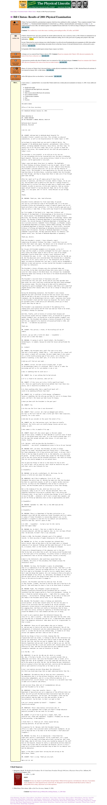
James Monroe (46, 797)
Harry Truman (19, 802)
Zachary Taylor (13, 799)
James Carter (64, 802)
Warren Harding (71, 800)
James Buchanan (37, 799)
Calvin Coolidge (80, 800)
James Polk (91, 797)
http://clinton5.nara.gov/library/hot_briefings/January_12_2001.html (47, 791)
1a (29, 24)
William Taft (56, 800)
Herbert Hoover (87, 800)
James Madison (38, 797)
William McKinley (38, 800)
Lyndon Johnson (43, 802)
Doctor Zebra (13, 11)
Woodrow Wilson (63, 800)
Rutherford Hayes (70, 799)
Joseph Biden (31, 803)
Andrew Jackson (61, 797)
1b (89, 24)
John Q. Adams (53, 797)
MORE (31, 39)
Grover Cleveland (29, 800)
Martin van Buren (70, 797)
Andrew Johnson (54, 799)
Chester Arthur (85, 799)
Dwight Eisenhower (27, 802)
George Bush (78, 802)
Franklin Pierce (29, 799)
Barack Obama (17, 803)
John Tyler (85, 797)
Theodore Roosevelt (47, 800)
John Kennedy (35, 802)
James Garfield (78, 799)
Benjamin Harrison (20, 800)
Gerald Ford (58, 802)
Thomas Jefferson (30, 797)
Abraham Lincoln (46, 799)
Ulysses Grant (62, 799)
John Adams (23, 797)
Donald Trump (24, 803)
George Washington (14, 797)
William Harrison (78, 797)
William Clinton (32, 11)
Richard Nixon (51, 802)
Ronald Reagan (71, 802)
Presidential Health (22, 11)
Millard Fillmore (22, 799)
